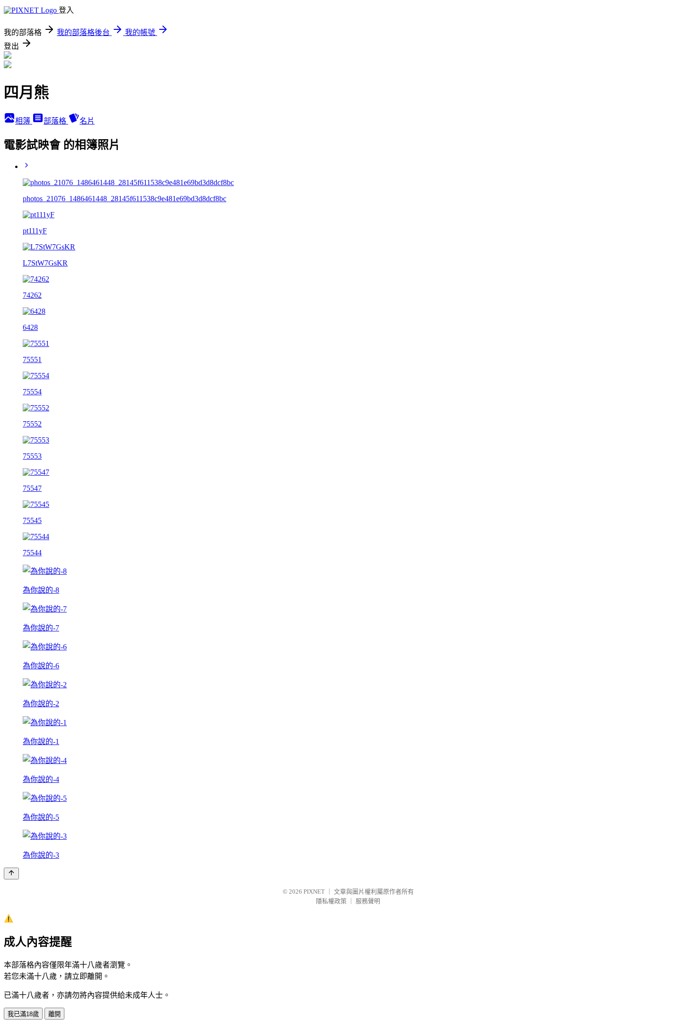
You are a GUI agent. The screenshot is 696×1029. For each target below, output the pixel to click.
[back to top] (11, 873)
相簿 (23, 121)
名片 (87, 121)
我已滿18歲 (23, 1014)
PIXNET (314, 891)
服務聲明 (368, 901)
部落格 (56, 121)
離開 (54, 1014)
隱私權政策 (331, 901)
